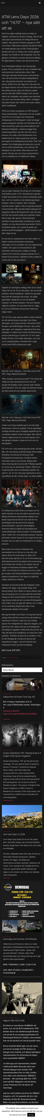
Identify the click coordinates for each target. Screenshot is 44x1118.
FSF (3, 3)
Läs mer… (7, 719)
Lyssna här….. (9, 800)
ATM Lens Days (12, 657)
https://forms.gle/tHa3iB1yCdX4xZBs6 (20, 713)
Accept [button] (31, 1115)
